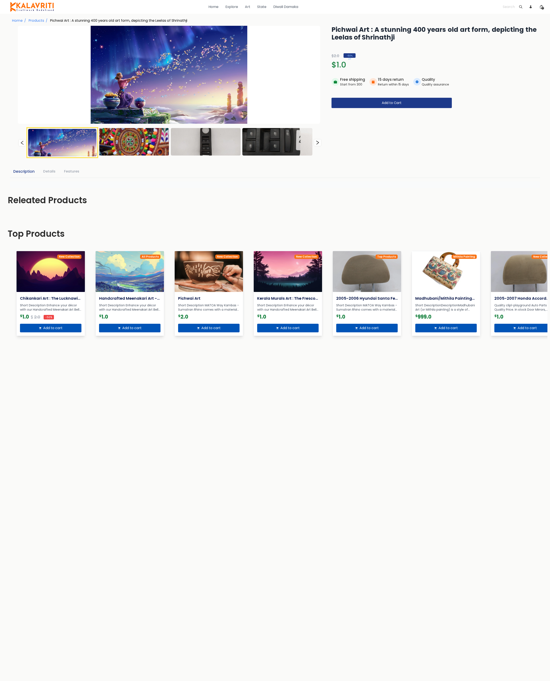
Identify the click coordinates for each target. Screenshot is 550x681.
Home (213, 6)
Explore (231, 6)
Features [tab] (71, 171)
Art (247, 6)
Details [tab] (49, 171)
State (261, 6)
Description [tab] (24, 171)
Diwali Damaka (285, 6)
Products (36, 20)
